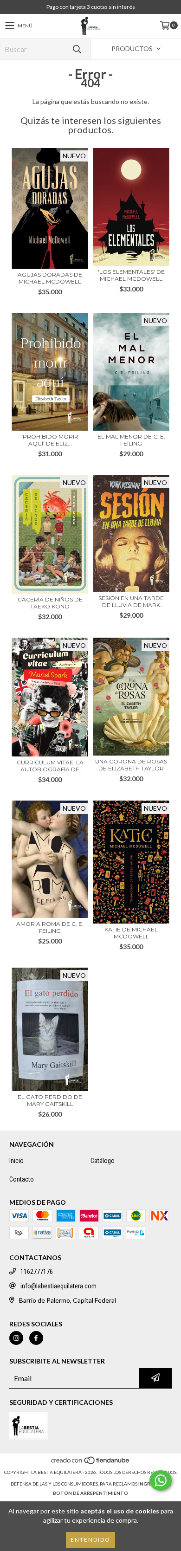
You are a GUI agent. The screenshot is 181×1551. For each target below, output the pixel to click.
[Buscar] (76, 49)
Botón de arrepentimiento (90, 1493)
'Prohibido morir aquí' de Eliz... (49, 440)
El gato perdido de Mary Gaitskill (50, 1100)
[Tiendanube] (90, 1463)
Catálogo (102, 1160)
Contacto (21, 1179)
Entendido (90, 1539)
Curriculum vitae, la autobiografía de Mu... (50, 766)
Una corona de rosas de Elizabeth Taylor (131, 765)
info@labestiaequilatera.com (58, 1286)
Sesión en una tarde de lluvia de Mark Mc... (131, 601)
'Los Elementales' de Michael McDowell (131, 275)
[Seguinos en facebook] (36, 1338)
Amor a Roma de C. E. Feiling (50, 927)
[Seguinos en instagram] (16, 1338)
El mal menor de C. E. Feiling (131, 440)
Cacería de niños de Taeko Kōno (50, 603)
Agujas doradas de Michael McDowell (50, 278)
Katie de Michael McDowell (131, 933)
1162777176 (36, 1271)
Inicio (16, 1160)
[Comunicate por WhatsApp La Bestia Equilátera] (160, 1480)
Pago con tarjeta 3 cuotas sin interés (90, 6)
